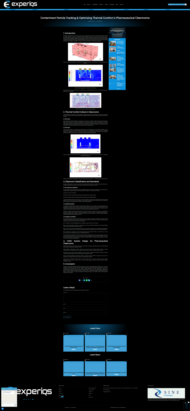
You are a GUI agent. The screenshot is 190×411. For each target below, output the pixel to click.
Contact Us (121, 4)
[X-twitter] (30, 399)
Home (85, 4)
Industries (100, 4)
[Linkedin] (24, 399)
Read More (74, 349)
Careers (117, 4)
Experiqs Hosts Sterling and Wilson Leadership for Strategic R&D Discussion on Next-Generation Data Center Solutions (121, 70)
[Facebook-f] (28, 399)
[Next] (126, 334)
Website (64, 312)
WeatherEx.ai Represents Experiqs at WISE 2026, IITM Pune (121, 53)
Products (106, 4)
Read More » (118, 46)
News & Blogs (111, 4)
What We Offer (95, 4)
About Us (88, 4)
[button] (79, 280)
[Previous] (64, 334)
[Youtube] (32, 399)
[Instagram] (26, 399)
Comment (65, 292)
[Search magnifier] (186, 4)
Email (64, 308)
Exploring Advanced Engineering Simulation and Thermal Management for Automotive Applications (121, 59)
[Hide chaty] (2, 409)
